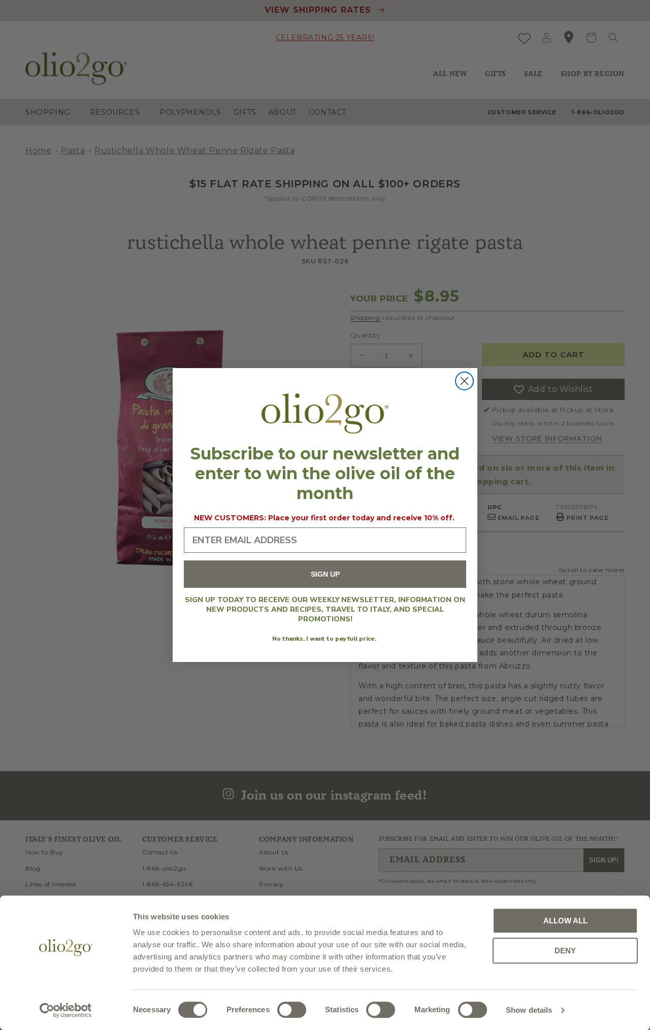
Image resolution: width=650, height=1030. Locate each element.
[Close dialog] (464, 381)
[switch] (291, 1010)
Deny (565, 950)
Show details (529, 1010)
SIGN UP (325, 574)
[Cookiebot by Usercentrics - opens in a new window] (65, 1010)
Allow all (565, 920)
